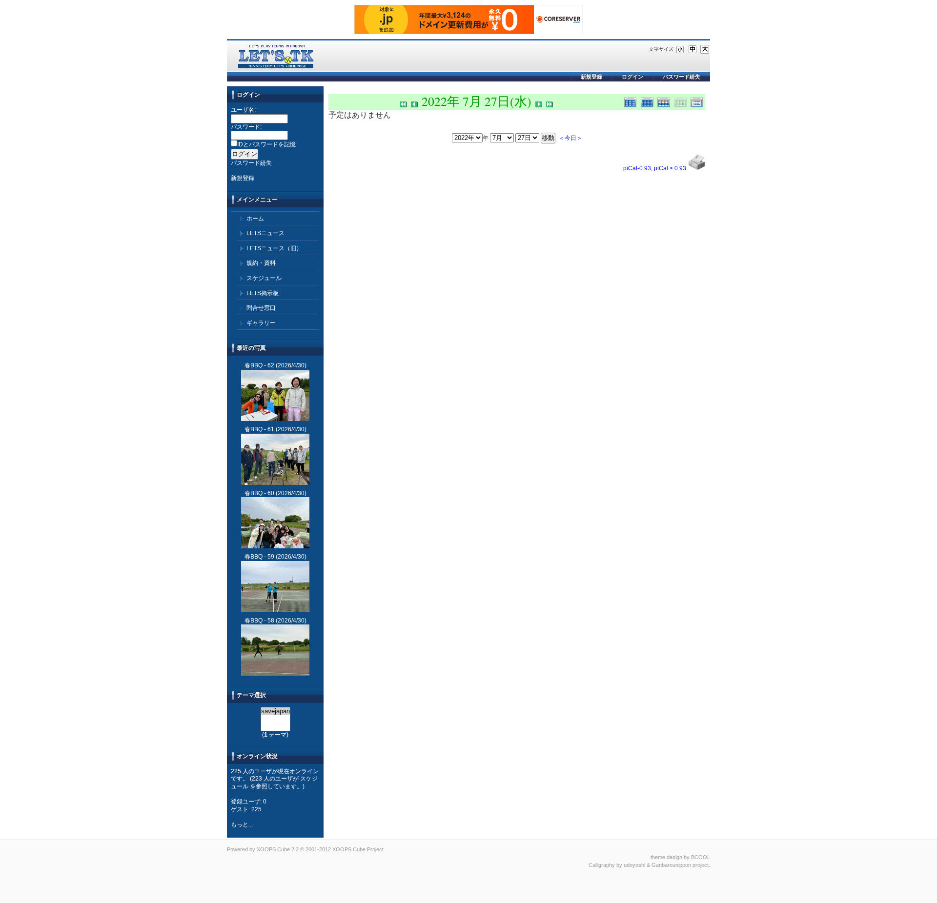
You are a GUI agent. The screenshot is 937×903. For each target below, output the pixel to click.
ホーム (255, 218)
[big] (704, 48)
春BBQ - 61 (259, 429)
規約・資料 (261, 263)
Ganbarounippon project (680, 865)
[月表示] (649, 101)
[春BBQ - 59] (275, 586)
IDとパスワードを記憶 (266, 144)
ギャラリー (261, 323)
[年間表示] (632, 101)
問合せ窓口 (261, 307)
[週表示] (665, 101)
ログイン (632, 77)
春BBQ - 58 (259, 620)
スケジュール (264, 278)
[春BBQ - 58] (275, 650)
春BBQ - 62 (259, 365)
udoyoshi (634, 865)
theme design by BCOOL (680, 857)
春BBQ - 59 (259, 556)
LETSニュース (265, 233)
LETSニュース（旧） (274, 248)
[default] (692, 48)
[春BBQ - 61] (275, 459)
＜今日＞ (570, 137)
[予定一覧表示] (698, 101)
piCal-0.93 (637, 168)
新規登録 (591, 77)
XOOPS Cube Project (358, 849)
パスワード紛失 (681, 77)
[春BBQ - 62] (275, 395)
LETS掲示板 (262, 293)
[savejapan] (275, 711)
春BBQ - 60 (259, 493)
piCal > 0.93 (670, 168)
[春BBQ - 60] (275, 522)
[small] (680, 48)
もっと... (242, 824)
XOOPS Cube (273, 849)
